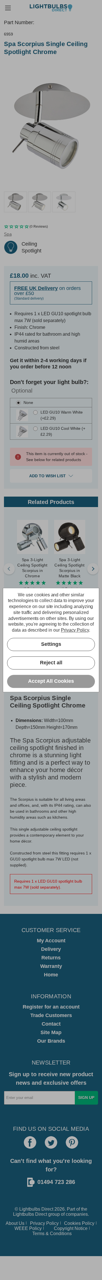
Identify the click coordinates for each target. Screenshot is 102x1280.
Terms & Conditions (52, 1233)
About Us (15, 1223)
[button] (51, 226)
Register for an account (51, 1007)
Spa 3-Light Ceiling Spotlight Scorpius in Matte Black (69, 567)
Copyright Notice (71, 1228)
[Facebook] (30, 1142)
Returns (51, 957)
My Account (51, 940)
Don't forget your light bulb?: (49, 386)
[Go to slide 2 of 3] (93, 568)
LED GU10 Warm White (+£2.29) (62, 415)
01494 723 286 (56, 1182)
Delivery (51, 949)
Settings (51, 644)
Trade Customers (51, 1015)
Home (51, 975)
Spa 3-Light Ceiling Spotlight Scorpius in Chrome (32, 567)
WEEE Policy (28, 1228)
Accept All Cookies (51, 681)
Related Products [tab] (51, 502)
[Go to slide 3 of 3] (9, 568)
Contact (51, 1024)
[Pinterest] (72, 1142)
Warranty (51, 966)
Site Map (51, 1032)
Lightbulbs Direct (30, 1214)
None (28, 402)
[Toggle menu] (8, 8)
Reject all (51, 663)
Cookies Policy (79, 1223)
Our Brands (51, 1041)
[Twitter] (51, 1142)
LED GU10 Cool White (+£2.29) (63, 431)
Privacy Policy (44, 1223)
